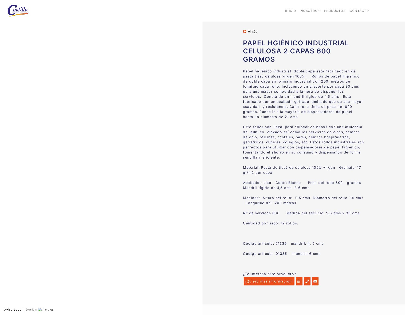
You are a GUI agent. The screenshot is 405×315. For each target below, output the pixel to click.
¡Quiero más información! (269, 281)
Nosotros (310, 10)
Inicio (290, 10)
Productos (335, 10)
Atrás (252, 31)
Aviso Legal (13, 309)
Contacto (359, 10)
